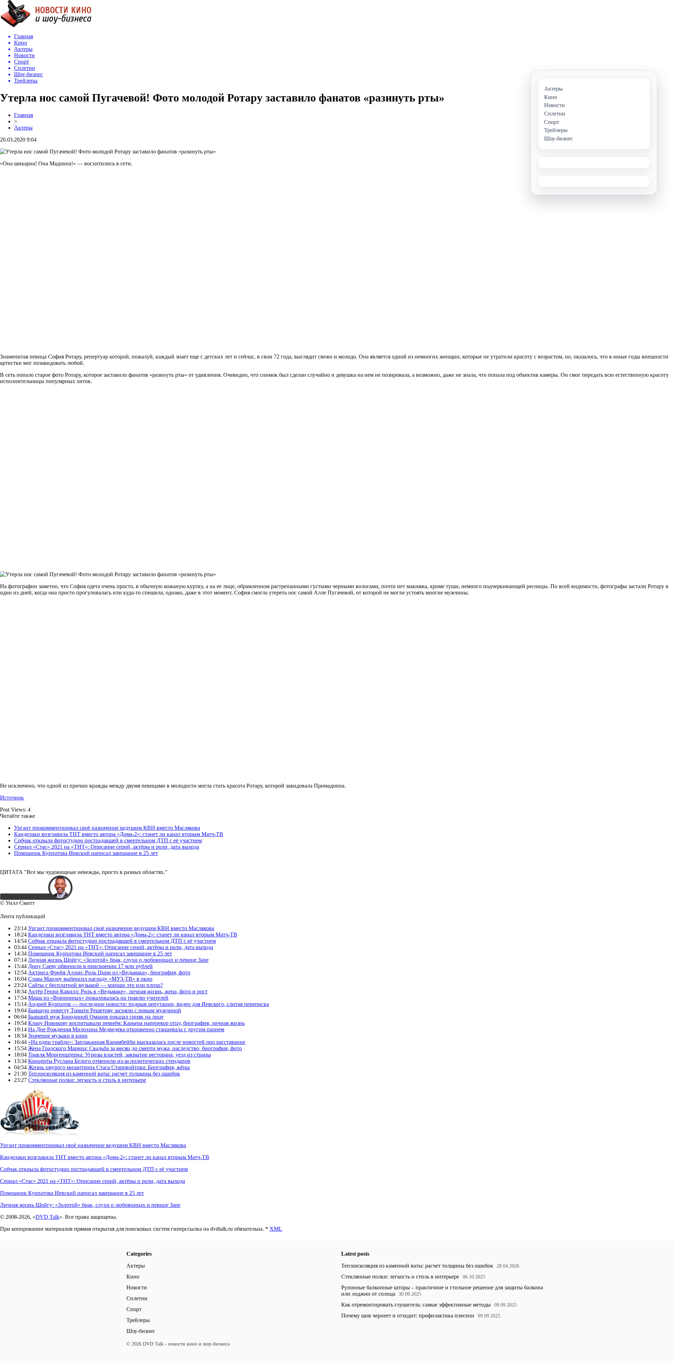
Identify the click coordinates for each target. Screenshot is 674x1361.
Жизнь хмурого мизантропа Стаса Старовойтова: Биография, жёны (109, 1067)
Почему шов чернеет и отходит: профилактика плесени (407, 1316)
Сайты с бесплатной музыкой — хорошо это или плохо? (95, 985)
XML (276, 1229)
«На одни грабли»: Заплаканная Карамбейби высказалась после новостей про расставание (136, 1042)
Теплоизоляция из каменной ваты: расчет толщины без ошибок (104, 1074)
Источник (12, 798)
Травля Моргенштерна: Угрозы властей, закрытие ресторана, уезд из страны (119, 1055)
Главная (23, 115)
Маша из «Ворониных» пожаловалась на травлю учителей (98, 998)
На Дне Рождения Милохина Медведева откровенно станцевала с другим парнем (126, 1029)
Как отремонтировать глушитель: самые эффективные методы (416, 1305)
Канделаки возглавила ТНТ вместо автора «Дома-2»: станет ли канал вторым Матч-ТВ (118, 834)
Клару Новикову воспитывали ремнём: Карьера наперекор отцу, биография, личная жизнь (136, 1023)
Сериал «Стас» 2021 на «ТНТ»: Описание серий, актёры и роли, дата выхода (106, 847)
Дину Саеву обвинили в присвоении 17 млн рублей (90, 966)
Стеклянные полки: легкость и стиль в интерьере (87, 1080)
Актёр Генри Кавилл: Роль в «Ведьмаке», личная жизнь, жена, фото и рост (117, 991)
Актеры (23, 128)
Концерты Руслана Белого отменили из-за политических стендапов (109, 1061)
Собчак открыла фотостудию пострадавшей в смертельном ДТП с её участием (108, 840)
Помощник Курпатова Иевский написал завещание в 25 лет (86, 853)
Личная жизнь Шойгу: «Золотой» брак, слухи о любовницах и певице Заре (118, 960)
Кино (132, 1277)
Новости (136, 1287)
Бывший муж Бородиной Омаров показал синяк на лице (96, 1017)
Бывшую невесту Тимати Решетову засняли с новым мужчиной (104, 1010)
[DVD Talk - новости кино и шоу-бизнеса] (46, 26)
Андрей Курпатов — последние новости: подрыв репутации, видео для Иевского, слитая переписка (148, 1004)
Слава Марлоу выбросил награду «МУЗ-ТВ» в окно (90, 979)
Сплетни (136, 1298)
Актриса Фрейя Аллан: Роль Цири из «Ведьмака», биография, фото (109, 972)
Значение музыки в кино (57, 1036)
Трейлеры (138, 1320)
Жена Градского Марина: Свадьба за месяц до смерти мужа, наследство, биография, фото (135, 1048)
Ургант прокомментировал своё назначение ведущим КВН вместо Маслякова (107, 828)
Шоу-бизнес (140, 1331)
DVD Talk (47, 1217)
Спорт (133, 1309)
